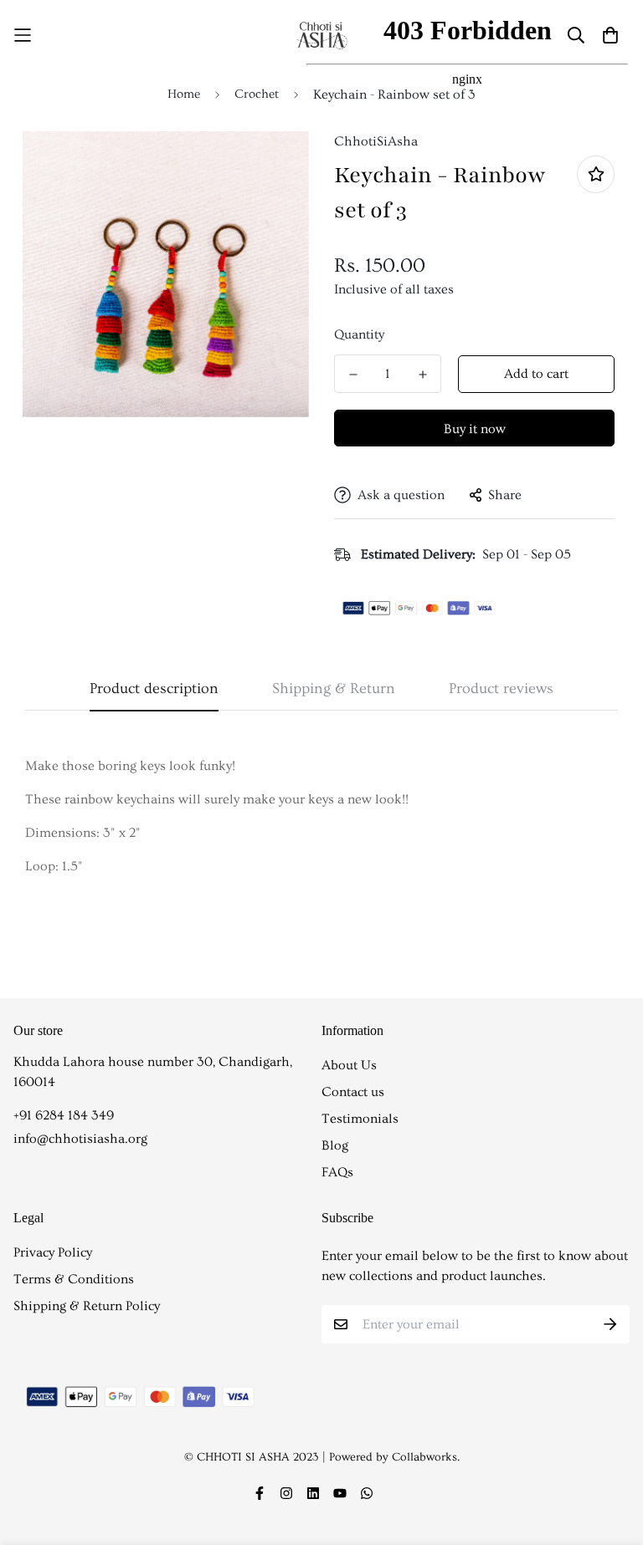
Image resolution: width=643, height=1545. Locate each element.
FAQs (337, 1172)
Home (183, 94)
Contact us (353, 1091)
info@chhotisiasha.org (80, 1138)
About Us (349, 1065)
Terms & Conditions (73, 1279)
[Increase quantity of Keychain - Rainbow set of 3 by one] (422, 374)
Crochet (256, 94)
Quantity (359, 334)
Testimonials (360, 1118)
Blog (335, 1145)
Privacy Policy (52, 1252)
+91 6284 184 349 (63, 1115)
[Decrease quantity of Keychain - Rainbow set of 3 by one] (353, 374)
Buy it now (475, 428)
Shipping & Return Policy (86, 1305)
